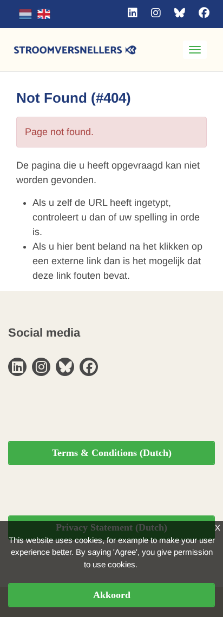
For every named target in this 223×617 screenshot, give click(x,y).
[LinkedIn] (132, 13)
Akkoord (111, 594)
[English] (43, 14)
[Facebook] (204, 13)
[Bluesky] (180, 13)
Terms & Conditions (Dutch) (112, 452)
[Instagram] (156, 13)
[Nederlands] (25, 14)
